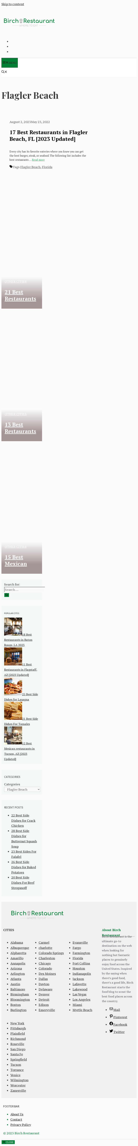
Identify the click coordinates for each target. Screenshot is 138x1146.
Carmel (44, 942)
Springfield (18, 1059)
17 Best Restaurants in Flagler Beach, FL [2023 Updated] (49, 136)
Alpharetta (18, 953)
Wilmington (19, 1080)
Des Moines (47, 973)
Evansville (80, 942)
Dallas (43, 979)
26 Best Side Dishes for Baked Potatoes (23, 867)
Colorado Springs (51, 953)
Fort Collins (81, 963)
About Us (16, 1114)
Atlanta (15, 979)
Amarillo (16, 958)
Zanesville (18, 1090)
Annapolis (17, 963)
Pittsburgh (18, 1028)
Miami (77, 1004)
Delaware (45, 989)
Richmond (18, 1038)
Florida (47, 167)
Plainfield (17, 1033)
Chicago (45, 963)
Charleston (47, 958)
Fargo (77, 947)
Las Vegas (79, 994)
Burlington (18, 1010)
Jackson (78, 979)
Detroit (44, 999)
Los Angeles (81, 999)
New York (17, 1023)
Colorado (45, 968)
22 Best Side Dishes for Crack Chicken (23, 820)
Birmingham (19, 994)
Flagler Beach (30, 167)
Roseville (17, 1044)
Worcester (18, 1085)
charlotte (45, 947)
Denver (44, 994)
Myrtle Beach (82, 1010)
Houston (79, 968)
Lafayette (79, 984)
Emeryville (47, 1010)
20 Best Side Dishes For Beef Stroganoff (22, 882)
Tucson (15, 1064)
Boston (15, 1004)
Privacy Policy (20, 1124)
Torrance (17, 1070)
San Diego (17, 1049)
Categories (12, 784)
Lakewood (80, 989)
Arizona (16, 968)
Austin (15, 984)
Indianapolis (82, 973)
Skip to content (12, 4)
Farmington (81, 953)
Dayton (44, 984)
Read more (38, 160)
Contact (16, 1119)
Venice (15, 1075)
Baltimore (17, 989)
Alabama (16, 942)
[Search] (6, 595)
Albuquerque (19, 947)
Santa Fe (16, 1054)
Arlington (17, 973)
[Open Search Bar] (4, 72)
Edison (44, 1004)
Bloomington (20, 999)
